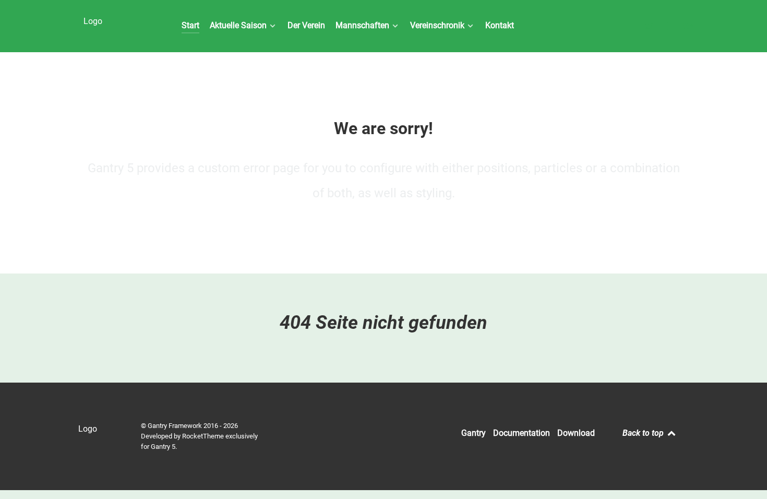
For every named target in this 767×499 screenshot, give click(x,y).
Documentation (521, 433)
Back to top (644, 433)
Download (576, 433)
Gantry (473, 433)
